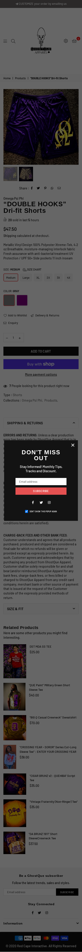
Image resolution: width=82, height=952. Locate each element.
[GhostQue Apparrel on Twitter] (41, 502)
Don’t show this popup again (43, 511)
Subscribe (41, 491)
